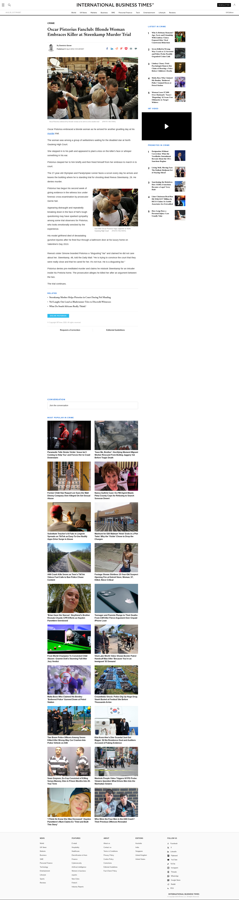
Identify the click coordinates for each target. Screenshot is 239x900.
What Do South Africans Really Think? (67, 306)
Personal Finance (125, 12)
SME (113, 12)
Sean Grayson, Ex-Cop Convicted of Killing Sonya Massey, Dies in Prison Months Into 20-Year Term (68, 781)
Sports (42, 879)
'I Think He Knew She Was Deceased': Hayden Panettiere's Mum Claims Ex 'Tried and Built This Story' (69, 822)
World (73, 12)
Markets (94, 12)
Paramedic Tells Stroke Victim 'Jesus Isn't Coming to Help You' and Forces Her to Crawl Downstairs (68, 455)
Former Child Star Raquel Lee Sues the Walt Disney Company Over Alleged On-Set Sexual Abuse (68, 495)
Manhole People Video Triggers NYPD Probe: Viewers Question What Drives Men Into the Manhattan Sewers (116, 781)
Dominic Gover (65, 45)
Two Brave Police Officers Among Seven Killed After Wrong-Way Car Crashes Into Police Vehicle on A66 (66, 740)
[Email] (131, 48)
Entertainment (149, 12)
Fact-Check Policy (110, 871)
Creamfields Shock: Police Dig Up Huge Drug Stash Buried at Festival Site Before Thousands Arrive (116, 699)
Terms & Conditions (111, 851)
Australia (138, 843)
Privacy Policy (109, 855)
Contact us (107, 847)
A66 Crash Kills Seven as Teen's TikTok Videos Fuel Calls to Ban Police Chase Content (66, 577)
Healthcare (75, 851)
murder (51, 133)
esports (74, 875)
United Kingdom (141, 855)
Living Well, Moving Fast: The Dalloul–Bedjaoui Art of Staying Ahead (162, 170)
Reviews (172, 12)
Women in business (79, 871)
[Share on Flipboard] (121, 48)
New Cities (75, 879)
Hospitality (75, 847)
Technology (44, 867)
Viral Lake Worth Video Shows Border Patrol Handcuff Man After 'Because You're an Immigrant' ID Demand (115, 658)
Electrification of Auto (79, 855)
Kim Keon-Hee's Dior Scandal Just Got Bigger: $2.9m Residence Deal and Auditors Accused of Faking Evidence (115, 740)
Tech (138, 12)
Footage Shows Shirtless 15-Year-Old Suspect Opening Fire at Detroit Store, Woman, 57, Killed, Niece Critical (116, 577)
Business (104, 12)
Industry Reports (78, 887)
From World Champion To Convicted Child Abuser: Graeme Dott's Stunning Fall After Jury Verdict (67, 658)
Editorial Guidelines (115, 330)
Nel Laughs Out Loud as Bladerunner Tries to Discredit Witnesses (80, 302)
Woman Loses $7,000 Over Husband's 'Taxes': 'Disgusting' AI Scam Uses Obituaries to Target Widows (162, 97)
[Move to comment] (136, 48)
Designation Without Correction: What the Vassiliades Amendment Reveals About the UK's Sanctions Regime (161, 156)
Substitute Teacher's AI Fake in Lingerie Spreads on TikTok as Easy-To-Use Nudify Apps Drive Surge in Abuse (67, 536)
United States (140, 859)
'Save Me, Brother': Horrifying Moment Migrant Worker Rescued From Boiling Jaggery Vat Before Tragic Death (116, 455)
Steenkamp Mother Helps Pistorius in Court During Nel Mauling (80, 297)
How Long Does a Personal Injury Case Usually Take (160, 213)
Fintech (74, 883)
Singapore (139, 851)
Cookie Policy (109, 859)
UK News (83, 12)
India (137, 847)
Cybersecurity (77, 863)
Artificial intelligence (79, 867)
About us (107, 843)
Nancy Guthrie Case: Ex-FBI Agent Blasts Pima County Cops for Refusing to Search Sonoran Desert (114, 495)
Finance (74, 859)
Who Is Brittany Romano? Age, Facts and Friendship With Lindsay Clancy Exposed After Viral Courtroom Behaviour (162, 38)
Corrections (108, 863)
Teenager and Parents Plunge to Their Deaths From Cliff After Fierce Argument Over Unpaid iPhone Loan (116, 618)
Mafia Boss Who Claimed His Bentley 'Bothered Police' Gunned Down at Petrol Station (66, 699)
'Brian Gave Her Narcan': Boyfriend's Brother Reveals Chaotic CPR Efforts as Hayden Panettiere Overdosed (68, 618)
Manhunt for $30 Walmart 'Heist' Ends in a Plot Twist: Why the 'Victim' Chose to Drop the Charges (116, 536)
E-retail (74, 843)
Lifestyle (162, 12)
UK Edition (229, 13)
